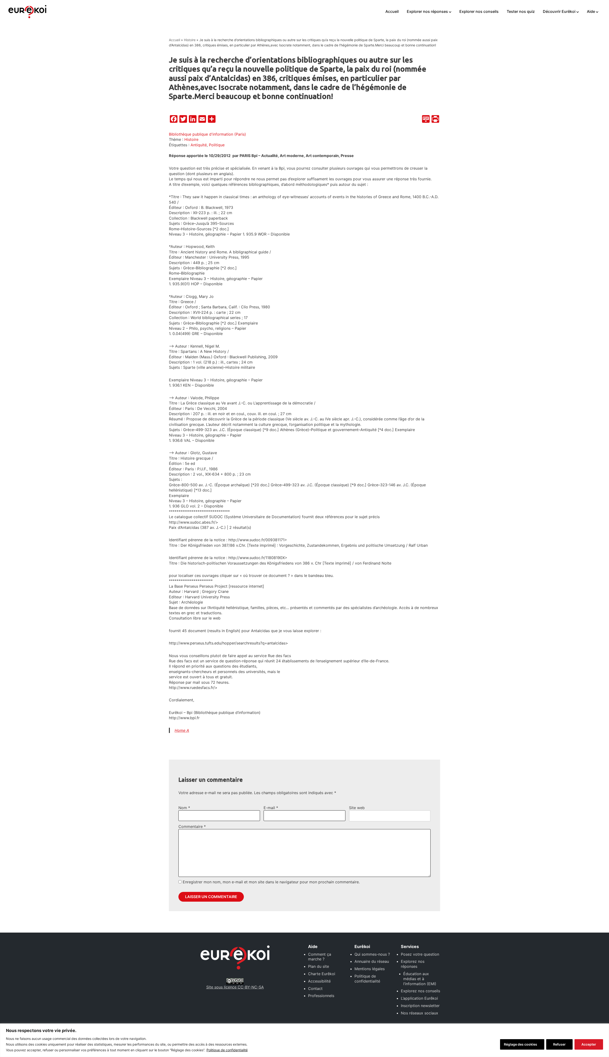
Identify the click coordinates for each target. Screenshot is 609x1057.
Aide (591, 11)
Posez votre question (420, 954)
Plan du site (318, 966)
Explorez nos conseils (420, 990)
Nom (184, 807)
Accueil (392, 11)
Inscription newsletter (420, 1005)
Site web (357, 807)
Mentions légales (369, 968)
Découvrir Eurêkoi (559, 11)
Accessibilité (319, 981)
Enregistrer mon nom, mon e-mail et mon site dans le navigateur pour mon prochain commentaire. (271, 882)
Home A (182, 730)
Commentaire (192, 826)
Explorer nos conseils (479, 11)
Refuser (559, 1044)
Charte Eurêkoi (321, 973)
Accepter (588, 1044)
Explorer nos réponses (427, 11)
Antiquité (199, 145)
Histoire (190, 40)
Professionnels (321, 995)
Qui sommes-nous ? (372, 954)
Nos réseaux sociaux (419, 1013)
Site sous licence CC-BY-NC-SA (235, 987)
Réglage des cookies (520, 1044)
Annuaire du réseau (371, 961)
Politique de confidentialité (227, 1050)
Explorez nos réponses (412, 964)
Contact (315, 988)
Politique (217, 145)
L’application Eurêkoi (419, 998)
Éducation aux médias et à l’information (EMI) (419, 978)
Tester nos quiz (521, 11)
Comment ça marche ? (319, 957)
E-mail (271, 807)
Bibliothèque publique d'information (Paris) (207, 134)
